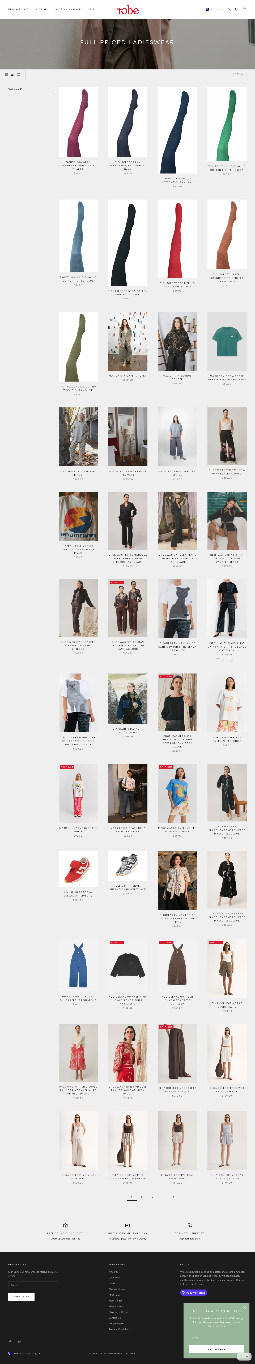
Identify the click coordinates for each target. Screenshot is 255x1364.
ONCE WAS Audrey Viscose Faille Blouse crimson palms (128, 1090)
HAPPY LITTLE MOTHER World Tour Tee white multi (78, 549)
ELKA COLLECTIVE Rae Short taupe (227, 1005)
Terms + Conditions (119, 1329)
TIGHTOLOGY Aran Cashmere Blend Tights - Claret (78, 166)
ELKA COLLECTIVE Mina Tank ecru (78, 1177)
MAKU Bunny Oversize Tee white (78, 830)
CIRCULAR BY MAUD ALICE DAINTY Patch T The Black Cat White (177, 647)
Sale (91, 9)
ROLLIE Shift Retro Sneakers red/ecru (78, 894)
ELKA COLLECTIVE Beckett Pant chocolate (178, 1090)
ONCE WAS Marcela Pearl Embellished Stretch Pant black (177, 558)
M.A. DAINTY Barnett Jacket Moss (128, 731)
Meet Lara (114, 1295)
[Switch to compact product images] (18, 74)
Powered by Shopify (121, 1353)
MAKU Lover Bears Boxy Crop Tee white (127, 830)
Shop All (41, 9)
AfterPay (113, 1272)
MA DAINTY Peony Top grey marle (177, 473)
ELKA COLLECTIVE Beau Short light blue (227, 1177)
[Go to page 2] (173, 1197)
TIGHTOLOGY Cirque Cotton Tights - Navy (177, 180)
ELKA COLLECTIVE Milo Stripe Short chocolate (128, 1177)
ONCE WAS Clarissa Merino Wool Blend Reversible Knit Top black (177, 741)
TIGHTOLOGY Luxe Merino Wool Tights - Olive (78, 388)
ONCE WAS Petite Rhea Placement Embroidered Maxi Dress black (227, 917)
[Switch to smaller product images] (12, 74)
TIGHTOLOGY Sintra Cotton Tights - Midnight (127, 293)
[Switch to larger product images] (6, 74)
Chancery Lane (117, 1289)
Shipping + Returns (119, 1312)
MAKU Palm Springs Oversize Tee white (227, 739)
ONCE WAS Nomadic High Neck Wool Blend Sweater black (227, 558)
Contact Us (115, 1318)
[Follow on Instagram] (19, 1341)
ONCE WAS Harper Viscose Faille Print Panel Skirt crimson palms (78, 1090)
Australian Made (68, 9)
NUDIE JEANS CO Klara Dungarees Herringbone (78, 998)
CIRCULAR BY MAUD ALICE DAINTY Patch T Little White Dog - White (78, 741)
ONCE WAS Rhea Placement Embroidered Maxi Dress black (227, 830)
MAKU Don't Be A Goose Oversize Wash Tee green (227, 378)
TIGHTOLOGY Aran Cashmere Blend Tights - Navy (128, 166)
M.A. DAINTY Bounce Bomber (177, 377)
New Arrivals (18, 9)
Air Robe (113, 1283)
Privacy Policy (116, 1323)
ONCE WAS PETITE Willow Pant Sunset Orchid (227, 472)
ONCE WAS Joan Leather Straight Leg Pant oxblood (78, 645)
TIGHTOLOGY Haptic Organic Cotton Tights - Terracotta (227, 278)
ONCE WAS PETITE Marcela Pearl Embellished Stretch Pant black (128, 558)
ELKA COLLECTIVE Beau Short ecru (177, 1177)
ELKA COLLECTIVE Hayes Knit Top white (227, 1090)
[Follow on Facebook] (10, 1341)
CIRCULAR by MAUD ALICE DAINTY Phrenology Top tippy (177, 918)
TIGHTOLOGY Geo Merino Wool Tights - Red (177, 285)
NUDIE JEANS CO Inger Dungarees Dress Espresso (177, 1000)
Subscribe (21, 1296)
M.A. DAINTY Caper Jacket (128, 375)
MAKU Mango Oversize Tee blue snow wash (177, 830)
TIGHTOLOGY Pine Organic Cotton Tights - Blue (78, 279)
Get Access (216, 1348)
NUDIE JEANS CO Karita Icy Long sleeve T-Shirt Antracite (128, 1000)
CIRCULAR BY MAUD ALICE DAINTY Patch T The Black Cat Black (227, 647)
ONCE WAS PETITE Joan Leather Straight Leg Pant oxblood (128, 645)
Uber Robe (114, 1277)
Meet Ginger (115, 1300)
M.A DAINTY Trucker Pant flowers (128, 473)
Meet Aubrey (116, 1306)
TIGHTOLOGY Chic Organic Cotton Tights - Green (227, 168)
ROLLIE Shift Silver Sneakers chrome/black (128, 887)
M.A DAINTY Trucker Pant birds (78, 473)
